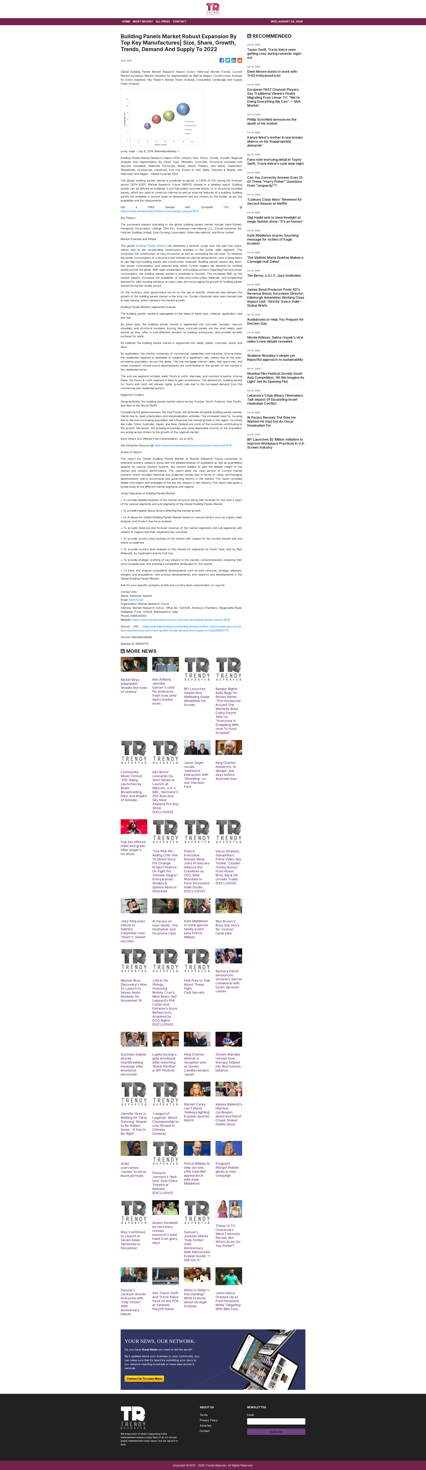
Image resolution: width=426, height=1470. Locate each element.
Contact (205, 1431)
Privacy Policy (209, 1420)
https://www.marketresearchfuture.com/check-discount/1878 (193, 445)
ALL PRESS (163, 21)
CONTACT (180, 21)
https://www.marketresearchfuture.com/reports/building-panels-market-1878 (181, 619)
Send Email (136, 599)
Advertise (206, 1425)
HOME (126, 21)
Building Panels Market (151, 245)
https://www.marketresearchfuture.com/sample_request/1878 (160, 211)
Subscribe (276, 1431)
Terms (204, 1415)
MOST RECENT (143, 21)
